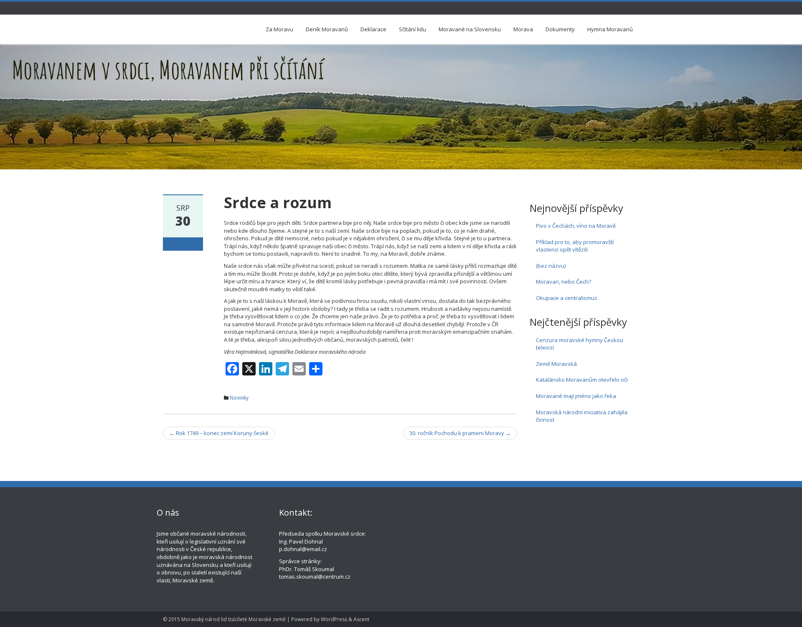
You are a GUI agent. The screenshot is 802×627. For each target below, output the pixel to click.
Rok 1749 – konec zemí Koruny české (219, 433)
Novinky (239, 397)
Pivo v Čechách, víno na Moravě (576, 225)
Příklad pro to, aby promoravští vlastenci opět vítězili (575, 246)
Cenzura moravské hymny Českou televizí (579, 344)
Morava (523, 29)
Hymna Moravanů (610, 29)
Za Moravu (279, 29)
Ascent (361, 619)
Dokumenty (560, 29)
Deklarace (373, 29)
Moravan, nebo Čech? (563, 281)
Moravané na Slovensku (470, 29)
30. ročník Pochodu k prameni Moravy (460, 433)
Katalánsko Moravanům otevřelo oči (582, 379)
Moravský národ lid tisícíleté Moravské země (233, 619)
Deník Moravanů (327, 29)
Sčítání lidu (412, 29)
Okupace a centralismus (566, 298)
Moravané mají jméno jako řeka (576, 396)
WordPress (334, 619)
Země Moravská (556, 364)
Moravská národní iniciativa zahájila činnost (581, 416)
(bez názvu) (551, 265)
